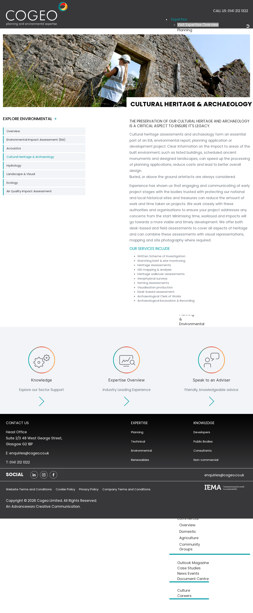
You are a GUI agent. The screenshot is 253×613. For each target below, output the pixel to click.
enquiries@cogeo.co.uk (224, 475)
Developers (202, 432)
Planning (137, 432)
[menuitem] (179, 19)
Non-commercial (206, 460)
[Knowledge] (41, 376)
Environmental (141, 450)
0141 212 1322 (238, 10)
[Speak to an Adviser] (211, 376)
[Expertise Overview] (126, 376)
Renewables (140, 460)
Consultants (203, 450)
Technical (138, 441)
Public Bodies (203, 441)
